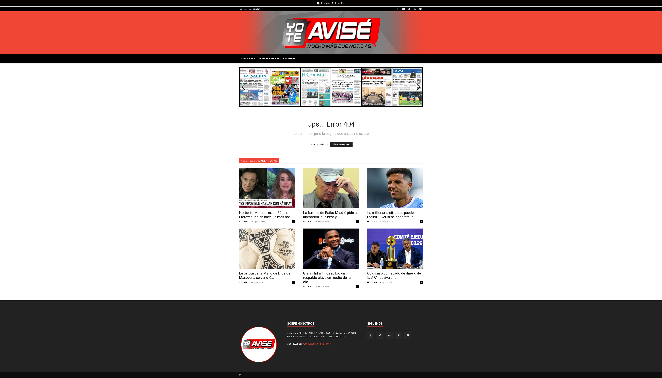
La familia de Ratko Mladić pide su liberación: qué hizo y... (331, 215)
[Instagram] (403, 9)
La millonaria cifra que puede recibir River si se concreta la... (391, 215)
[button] (418, 87)
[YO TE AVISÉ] (331, 32)
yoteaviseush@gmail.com (317, 343)
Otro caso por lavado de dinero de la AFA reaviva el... (394, 275)
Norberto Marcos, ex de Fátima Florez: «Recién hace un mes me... (266, 215)
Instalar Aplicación (332, 3)
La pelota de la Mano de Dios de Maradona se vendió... (264, 275)
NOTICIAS (244, 221)
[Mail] (409, 9)
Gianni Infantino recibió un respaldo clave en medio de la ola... (327, 277)
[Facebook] (397, 9)
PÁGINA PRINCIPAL (341, 144)
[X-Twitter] (414, 9)
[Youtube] (420, 9)
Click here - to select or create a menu (268, 58)
